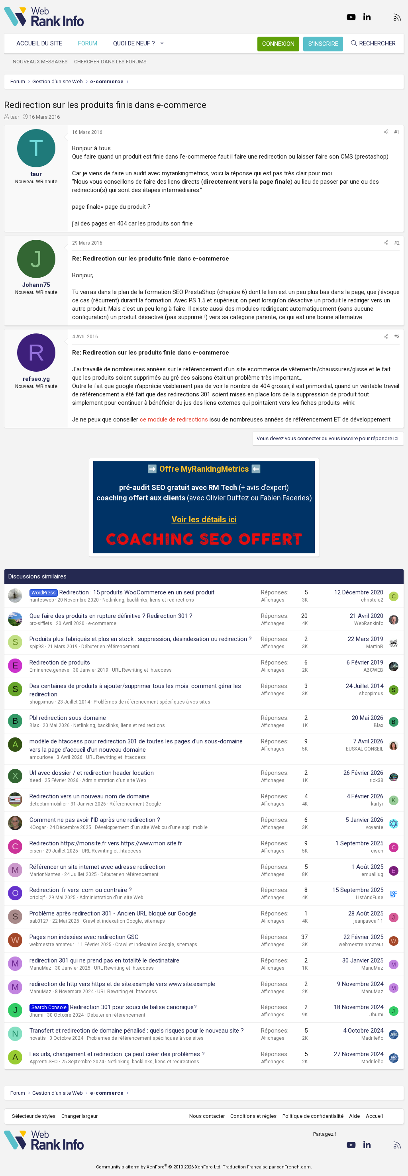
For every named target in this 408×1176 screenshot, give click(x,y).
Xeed (35, 780)
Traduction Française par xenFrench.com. (267, 1167)
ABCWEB (373, 670)
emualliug (372, 874)
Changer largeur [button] (79, 1116)
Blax (34, 725)
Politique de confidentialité (312, 1116)
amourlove (41, 757)
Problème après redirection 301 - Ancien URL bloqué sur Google (112, 913)
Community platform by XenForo (159, 1167)
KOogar (37, 827)
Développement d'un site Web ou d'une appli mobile (151, 827)
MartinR (374, 646)
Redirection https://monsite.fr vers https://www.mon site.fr (105, 843)
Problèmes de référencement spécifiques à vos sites (152, 702)
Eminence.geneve (49, 670)
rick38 (376, 780)
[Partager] (386, 132)
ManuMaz (40, 968)
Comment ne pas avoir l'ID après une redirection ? (94, 819)
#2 (397, 243)
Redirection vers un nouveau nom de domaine (89, 796)
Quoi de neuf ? (134, 43)
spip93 (36, 646)
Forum (87, 43)
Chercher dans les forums (110, 62)
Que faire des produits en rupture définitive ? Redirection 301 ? (110, 615)
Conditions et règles (253, 1116)
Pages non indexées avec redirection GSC (84, 937)
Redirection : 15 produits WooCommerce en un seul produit (136, 592)
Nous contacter (207, 1116)
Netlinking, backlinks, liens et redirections (148, 600)
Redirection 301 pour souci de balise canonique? (133, 1007)
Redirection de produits (59, 662)
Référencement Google (135, 804)
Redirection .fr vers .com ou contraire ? (80, 890)
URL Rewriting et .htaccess (142, 670)
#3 (397, 336)
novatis (37, 1038)
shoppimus (41, 702)
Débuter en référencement (110, 646)
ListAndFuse (369, 897)
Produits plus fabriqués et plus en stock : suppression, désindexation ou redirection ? (140, 639)
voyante (374, 827)
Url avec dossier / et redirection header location (91, 772)
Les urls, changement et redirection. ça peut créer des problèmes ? (117, 1054)
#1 (397, 132)
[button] (162, 43)
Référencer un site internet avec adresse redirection (97, 866)
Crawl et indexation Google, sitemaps (124, 921)
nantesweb (41, 600)
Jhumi (36, 1015)
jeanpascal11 (368, 921)
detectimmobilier (48, 804)
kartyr (377, 804)
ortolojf (37, 897)
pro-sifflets (40, 623)
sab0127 (39, 921)
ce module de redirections (174, 419)
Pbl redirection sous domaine (67, 717)
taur (14, 117)
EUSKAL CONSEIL (364, 749)
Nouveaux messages (40, 62)
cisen (35, 851)
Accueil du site (39, 43)
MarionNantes (45, 874)
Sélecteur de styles (33, 1116)
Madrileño (372, 1038)
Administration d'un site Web (114, 780)
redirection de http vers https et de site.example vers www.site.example (122, 984)
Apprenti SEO (43, 1061)
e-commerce (102, 623)
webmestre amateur (51, 944)
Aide (354, 1116)
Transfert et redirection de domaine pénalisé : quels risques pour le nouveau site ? (136, 1030)
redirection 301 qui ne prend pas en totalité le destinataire (104, 960)
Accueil (374, 1116)
